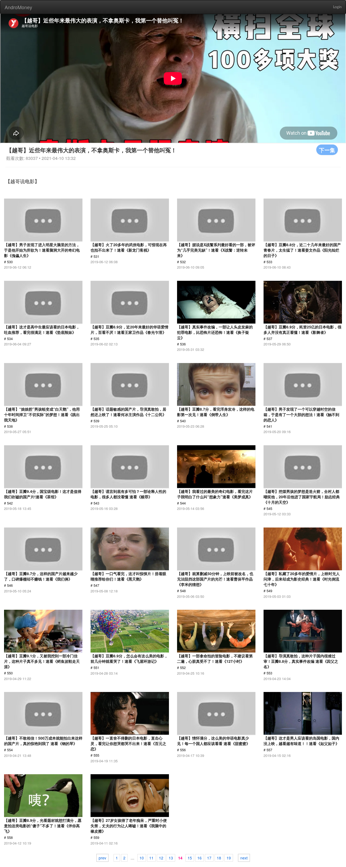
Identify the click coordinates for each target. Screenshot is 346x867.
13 (171, 858)
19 (229, 858)
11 (151, 858)
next (244, 858)
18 (219, 858)
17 (209, 858)
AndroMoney (18, 7)
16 (199, 858)
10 (141, 858)
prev (102, 858)
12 (161, 858)
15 (190, 858)
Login (337, 7)
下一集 (327, 150)
